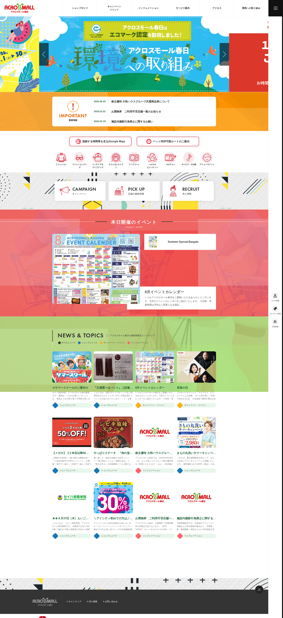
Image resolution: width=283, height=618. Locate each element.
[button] (123, 90)
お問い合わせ (111, 601)
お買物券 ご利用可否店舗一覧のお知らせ (136, 111)
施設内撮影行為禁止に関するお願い (132, 121)
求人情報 (93, 601)
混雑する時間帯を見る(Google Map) (103, 141)
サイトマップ (74, 601)
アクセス (217, 8)
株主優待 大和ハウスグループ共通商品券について (140, 101)
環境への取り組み (251, 8)
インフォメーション (148, 8)
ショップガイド (80, 8)
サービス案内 (183, 8)
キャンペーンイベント (114, 8)
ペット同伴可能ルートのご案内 (171, 141)
